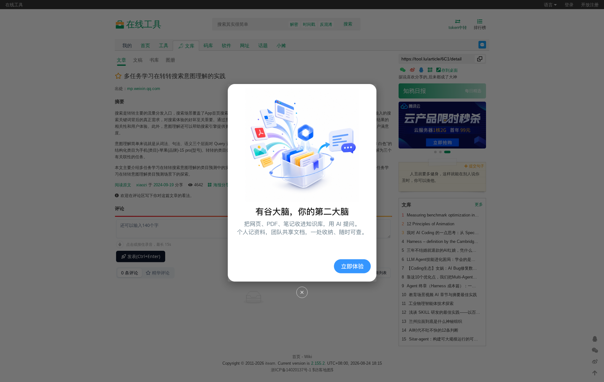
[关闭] (302, 292)
